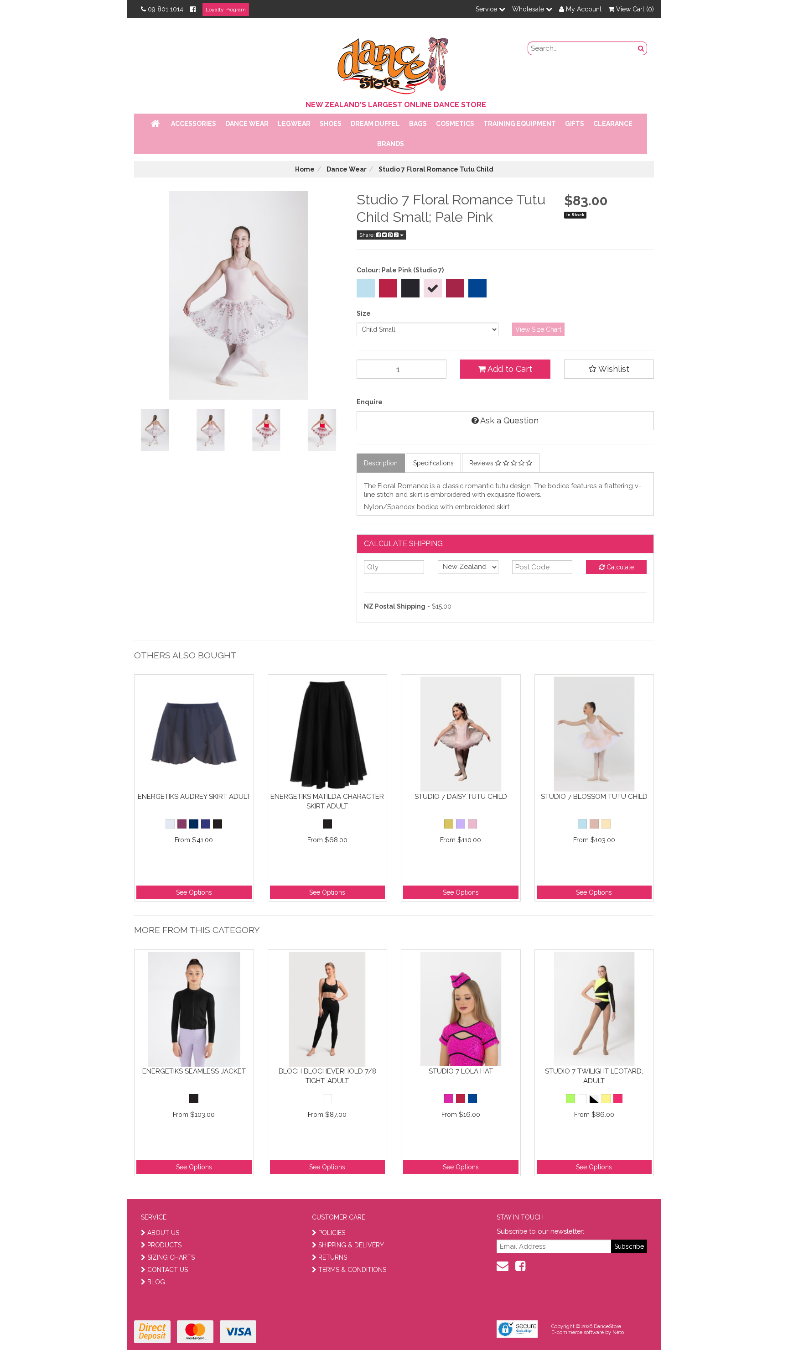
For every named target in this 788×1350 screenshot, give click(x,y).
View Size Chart (538, 329)
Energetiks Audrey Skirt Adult (194, 796)
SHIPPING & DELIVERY (351, 1245)
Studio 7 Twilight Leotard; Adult (594, 1076)
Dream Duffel (375, 123)
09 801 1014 (165, 9)
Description (381, 463)
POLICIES (331, 1232)
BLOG (156, 1282)
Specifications (433, 463)
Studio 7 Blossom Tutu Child (594, 796)
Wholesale (529, 9)
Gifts (574, 123)
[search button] (641, 48)
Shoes (331, 123)
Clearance (612, 123)
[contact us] (502, 1266)
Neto (618, 1332)
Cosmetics (455, 123)
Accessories (193, 123)
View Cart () (634, 9)
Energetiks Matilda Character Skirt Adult (327, 801)
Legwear (294, 123)
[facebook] (520, 1266)
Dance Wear (247, 123)
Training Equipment (519, 123)
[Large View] (155, 430)
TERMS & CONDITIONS (352, 1269)
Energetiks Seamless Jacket (194, 1071)
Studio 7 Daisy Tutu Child (461, 796)
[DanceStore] (394, 63)
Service (487, 9)
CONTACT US (167, 1269)
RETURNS (332, 1257)
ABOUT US (163, 1232)
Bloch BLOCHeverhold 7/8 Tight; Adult (327, 1076)
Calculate (619, 567)
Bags (418, 123)
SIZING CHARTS (171, 1257)
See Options (194, 892)
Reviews (482, 463)
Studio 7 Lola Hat (461, 1071)
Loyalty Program (226, 9)
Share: (367, 235)
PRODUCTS (164, 1245)
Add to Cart (509, 369)
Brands (390, 143)
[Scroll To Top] (758, 1323)
